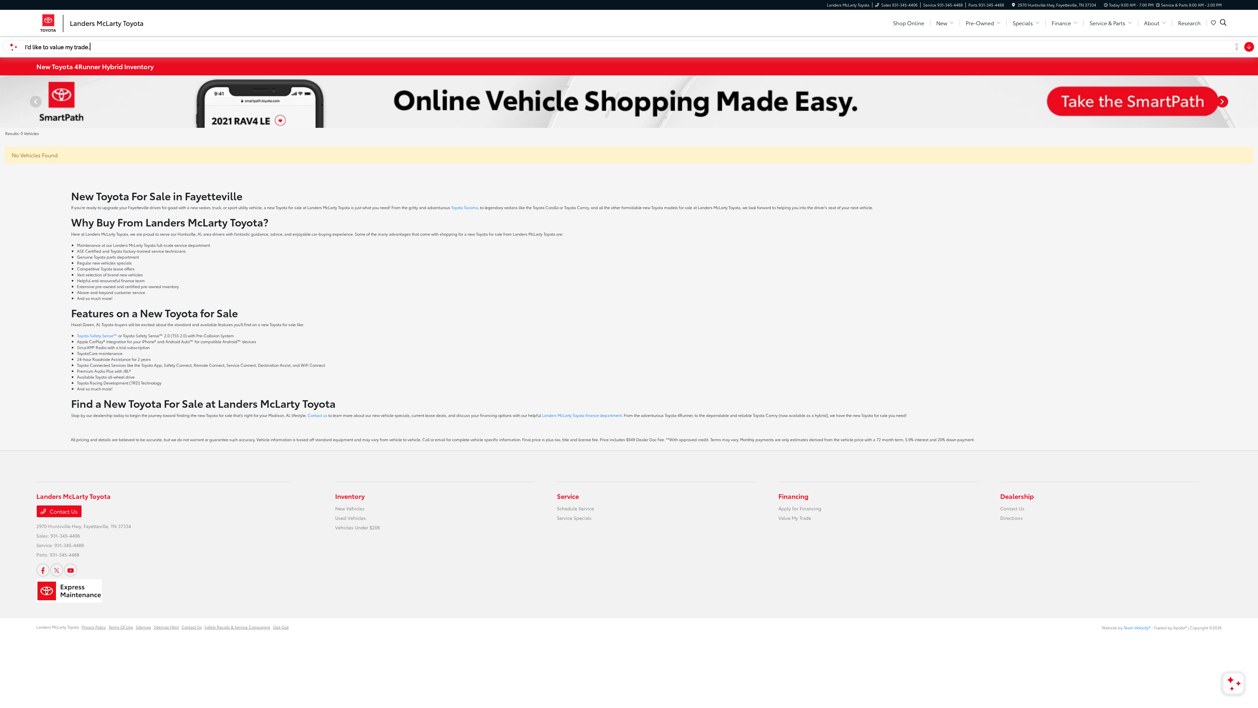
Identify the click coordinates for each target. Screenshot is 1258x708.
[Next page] (1223, 101)
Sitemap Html (166, 627)
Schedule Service (575, 508)
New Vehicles (350, 508)
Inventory (350, 496)
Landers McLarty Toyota (57, 627)
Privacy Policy (94, 627)
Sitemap (143, 627)
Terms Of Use (120, 627)
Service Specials (574, 518)
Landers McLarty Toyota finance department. (582, 415)
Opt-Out (281, 627)
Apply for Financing (799, 508)
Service (568, 496)
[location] (1013, 5)
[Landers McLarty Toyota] (92, 22)
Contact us (317, 415)
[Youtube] (70, 570)
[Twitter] (56, 570)
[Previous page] (35, 101)
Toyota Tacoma (464, 207)
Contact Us (63, 511)
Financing (793, 496)
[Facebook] (42, 570)
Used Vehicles (350, 518)
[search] (1223, 23)
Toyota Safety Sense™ (97, 335)
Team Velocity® (1137, 627)
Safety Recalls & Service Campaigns (237, 627)
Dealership (1017, 496)
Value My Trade (794, 518)
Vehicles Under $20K (357, 527)
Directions (1011, 518)
